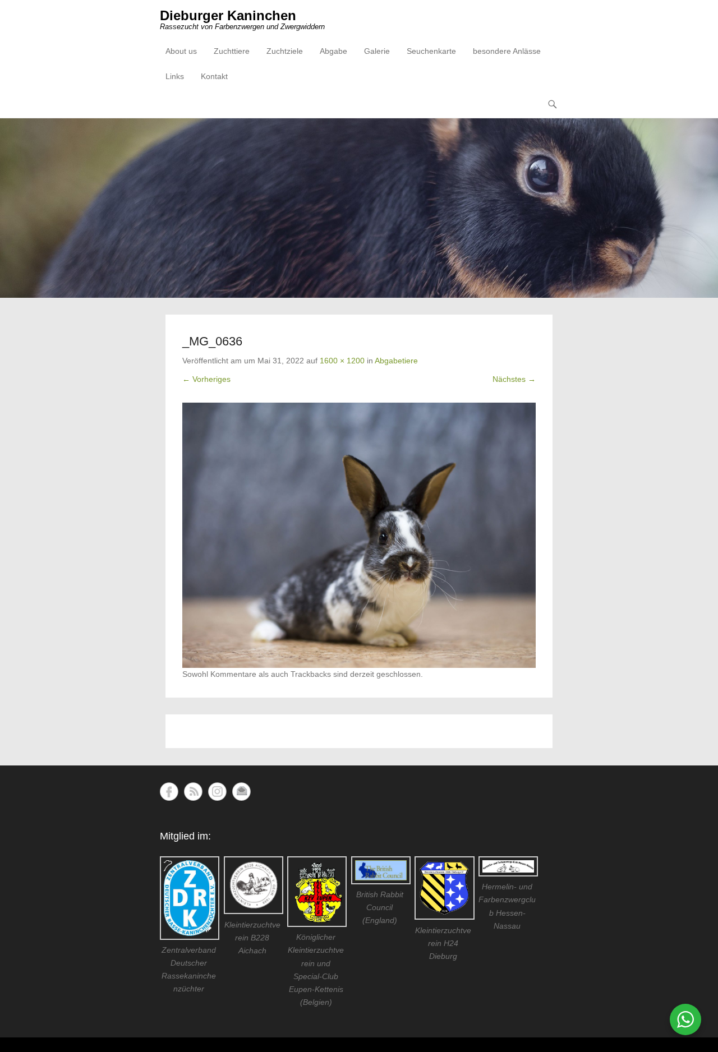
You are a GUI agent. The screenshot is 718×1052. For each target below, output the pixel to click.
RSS (193, 791)
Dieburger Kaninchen (228, 15)
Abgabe (333, 51)
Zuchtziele (284, 51)
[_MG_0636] (359, 535)
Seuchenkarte (431, 51)
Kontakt (214, 76)
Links (174, 76)
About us (181, 51)
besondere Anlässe (507, 51)
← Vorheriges (206, 379)
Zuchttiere (232, 51)
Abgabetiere (396, 360)
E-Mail (241, 791)
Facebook (169, 791)
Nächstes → (514, 379)
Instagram (217, 791)
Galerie (377, 51)
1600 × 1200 (342, 360)
